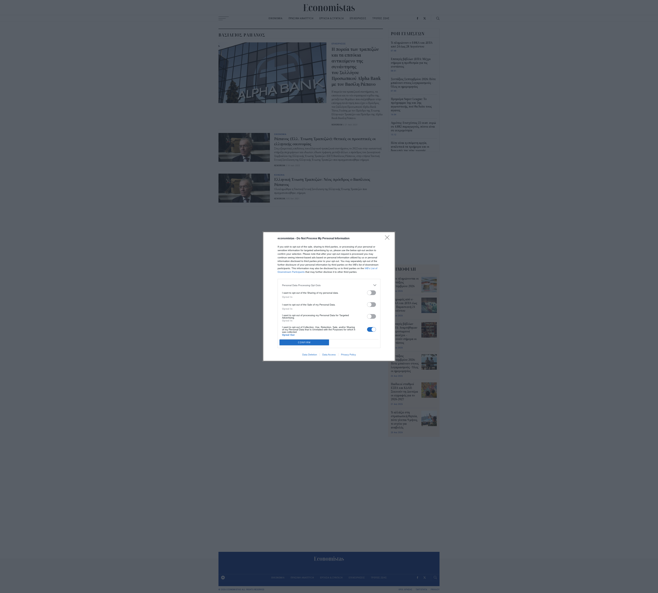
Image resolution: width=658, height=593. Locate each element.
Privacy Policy (348, 354)
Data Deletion (309, 354)
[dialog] (329, 296)
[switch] (371, 292)
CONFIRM (304, 342)
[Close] (388, 238)
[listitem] (329, 285)
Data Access (329, 354)
